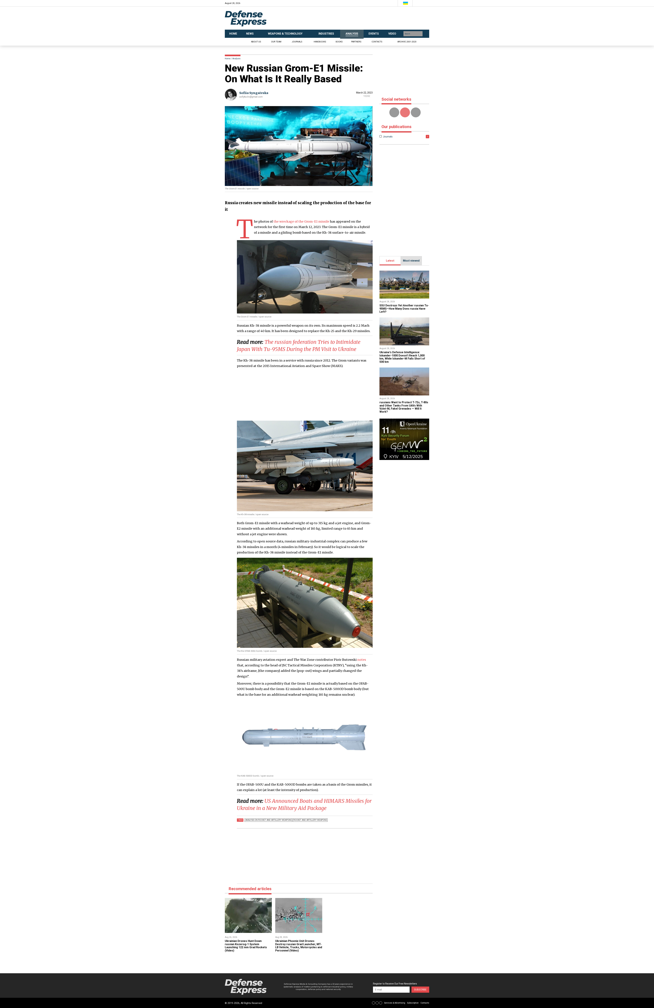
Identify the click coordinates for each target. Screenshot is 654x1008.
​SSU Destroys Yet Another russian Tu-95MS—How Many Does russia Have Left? (404, 308)
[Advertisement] (361, 18)
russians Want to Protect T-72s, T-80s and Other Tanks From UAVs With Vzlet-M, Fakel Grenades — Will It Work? (403, 407)
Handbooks (320, 42)
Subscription (413, 1003)
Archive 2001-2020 (406, 42)
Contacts (377, 42)
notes (361, 660)
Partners (356, 42)
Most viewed (411, 260)
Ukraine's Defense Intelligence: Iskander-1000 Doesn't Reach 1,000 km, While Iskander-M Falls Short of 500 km (402, 357)
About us (256, 42)
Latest (390, 260)
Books (339, 42)
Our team (276, 42)
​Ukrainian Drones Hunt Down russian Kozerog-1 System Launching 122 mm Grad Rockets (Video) (246, 945)
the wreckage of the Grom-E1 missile (301, 221)
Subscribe (420, 989)
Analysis (236, 58)
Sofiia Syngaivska (253, 93)
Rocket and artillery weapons (310, 820)
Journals (297, 42)
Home (227, 58)
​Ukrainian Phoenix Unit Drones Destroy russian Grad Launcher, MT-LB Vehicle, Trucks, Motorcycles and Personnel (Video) (298, 945)
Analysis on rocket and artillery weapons (268, 820)
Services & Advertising (394, 1003)
